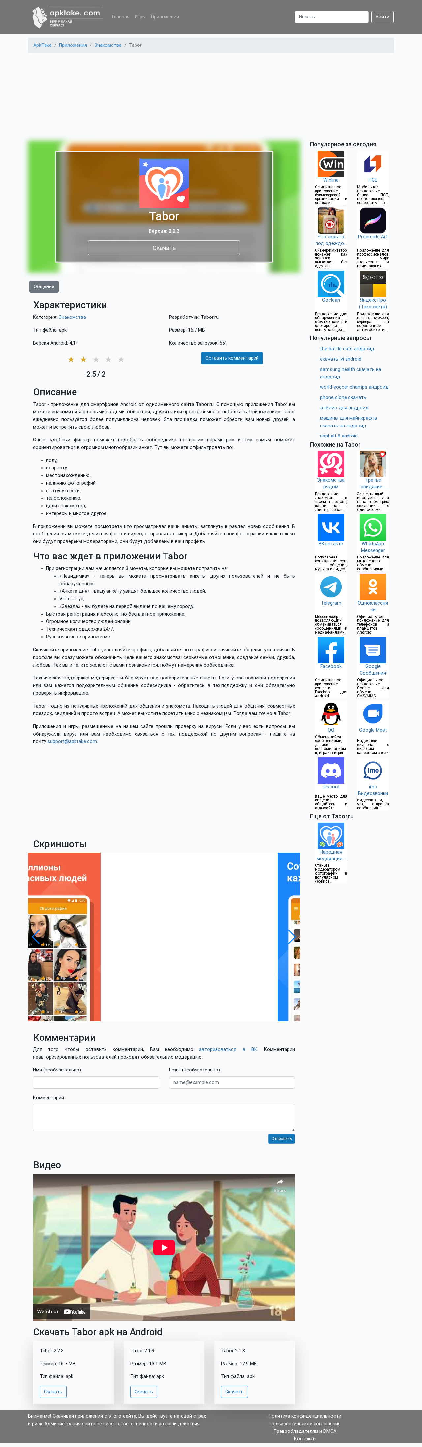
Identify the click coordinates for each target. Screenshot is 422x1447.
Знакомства (72, 317)
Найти (382, 17)
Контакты (305, 1439)
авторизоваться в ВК (228, 1049)
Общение (44, 286)
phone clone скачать (343, 397)
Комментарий (48, 1097)
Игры (140, 17)
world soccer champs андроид (354, 387)
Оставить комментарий (232, 358)
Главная (121, 17)
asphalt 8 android (339, 436)
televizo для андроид (344, 408)
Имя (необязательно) (57, 1070)
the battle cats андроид (347, 349)
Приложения (165, 17)
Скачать (164, 247)
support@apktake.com (72, 741)
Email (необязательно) (194, 1070)
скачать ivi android (340, 359)
